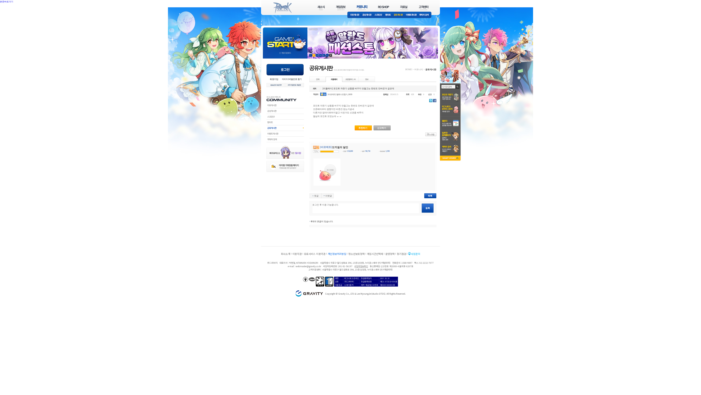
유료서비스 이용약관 (314, 254)
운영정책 (390, 254)
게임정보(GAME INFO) (341, 7)
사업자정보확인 (361, 266)
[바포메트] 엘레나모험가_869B (340, 94)
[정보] (367, 79)
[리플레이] (334, 79)
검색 (457, 86)
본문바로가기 (14, 10)
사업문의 (415, 254)
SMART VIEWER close (450, 158)
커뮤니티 (418, 69)
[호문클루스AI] (350, 79)
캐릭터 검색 (425, 15)
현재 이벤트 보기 (330, 55)
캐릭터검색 (285, 139)
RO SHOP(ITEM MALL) (383, 7)
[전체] (318, 79)
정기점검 (401, 254)
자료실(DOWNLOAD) (404, 7)
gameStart (285, 39)
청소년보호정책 (356, 254)
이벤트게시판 (411, 15)
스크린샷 (378, 15)
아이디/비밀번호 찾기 (292, 79)
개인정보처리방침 (337, 254)
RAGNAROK (282, 7)
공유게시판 (398, 15)
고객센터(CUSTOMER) (423, 7)
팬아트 (388, 15)
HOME (408, 69)
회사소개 (285, 254)
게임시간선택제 (375, 254)
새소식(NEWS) (321, 7)
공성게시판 (367, 15)
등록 (428, 208)
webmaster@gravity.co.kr (308, 266)
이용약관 (297, 254)
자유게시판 (354, 15)
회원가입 (274, 79)
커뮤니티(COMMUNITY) (362, 7)
